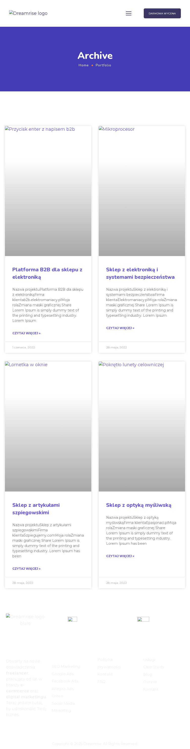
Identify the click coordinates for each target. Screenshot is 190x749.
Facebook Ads (65, 681)
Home (84, 65)
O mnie (150, 682)
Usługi (149, 660)
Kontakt (105, 674)
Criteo (57, 696)
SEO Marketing (66, 667)
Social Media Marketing (63, 707)
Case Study (154, 667)
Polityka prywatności (108, 663)
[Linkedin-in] (16, 728)
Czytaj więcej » (26, 333)
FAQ (101, 681)
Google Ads (62, 674)
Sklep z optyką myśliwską (138, 505)
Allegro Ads (62, 688)
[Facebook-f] (8, 728)
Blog (147, 674)
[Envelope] (25, 728)
